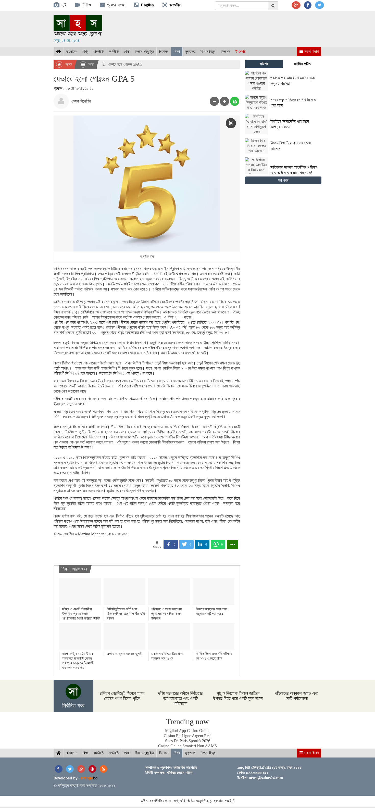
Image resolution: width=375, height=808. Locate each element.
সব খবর (283, 180)
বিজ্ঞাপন (225, 51)
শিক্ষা (177, 51)
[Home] (59, 51)
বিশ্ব (85, 51)
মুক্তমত (190, 51)
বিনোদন (163, 51)
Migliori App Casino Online (187, 730)
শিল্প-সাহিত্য (208, 51)
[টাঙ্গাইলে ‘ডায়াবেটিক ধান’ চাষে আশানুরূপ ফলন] (283, 133)
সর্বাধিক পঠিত (302, 64)
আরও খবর (79, 569)
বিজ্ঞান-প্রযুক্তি (144, 51)
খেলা (127, 51)
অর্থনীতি (114, 51)
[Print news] (234, 101)
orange (89, 777)
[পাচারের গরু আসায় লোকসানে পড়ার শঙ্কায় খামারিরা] (283, 89)
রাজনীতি (99, 51)
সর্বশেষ (264, 64)
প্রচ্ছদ (68, 64)
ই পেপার (240, 51)
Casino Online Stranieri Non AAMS (187, 746)
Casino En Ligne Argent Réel (187, 736)
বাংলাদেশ (71, 51)
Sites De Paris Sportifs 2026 (187, 741)
